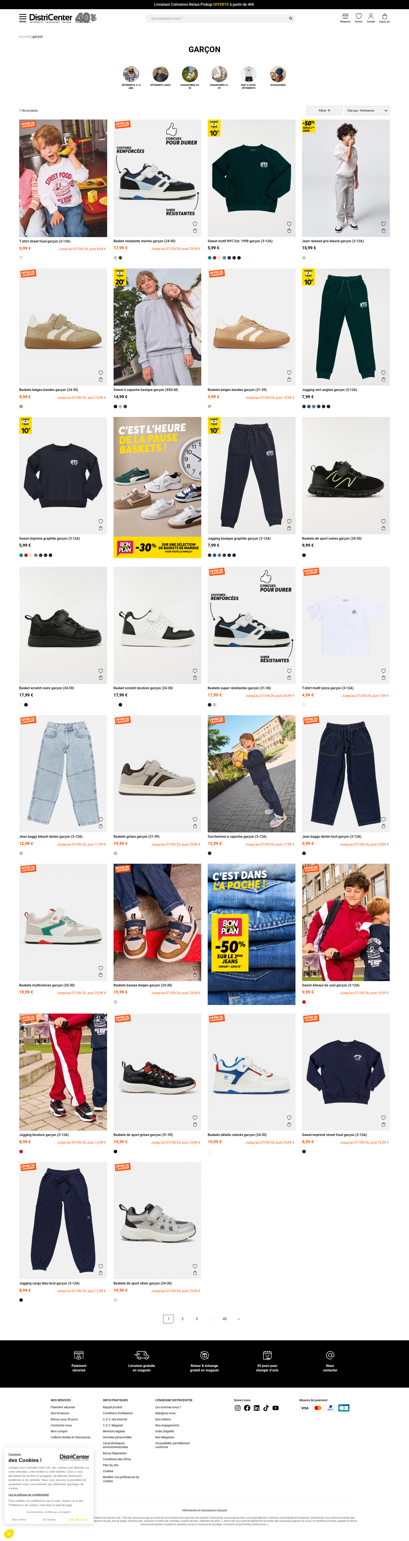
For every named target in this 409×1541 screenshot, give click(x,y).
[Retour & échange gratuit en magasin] (204, 1355)
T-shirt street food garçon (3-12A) (45, 241)
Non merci (19, 1519)
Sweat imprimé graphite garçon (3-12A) (49, 538)
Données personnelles (117, 1437)
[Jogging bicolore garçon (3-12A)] (21, 1151)
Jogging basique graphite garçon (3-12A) (239, 538)
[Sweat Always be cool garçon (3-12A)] (304, 1002)
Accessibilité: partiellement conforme (172, 1445)
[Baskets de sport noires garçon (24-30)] (304, 555)
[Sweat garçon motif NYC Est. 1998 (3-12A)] (224, 258)
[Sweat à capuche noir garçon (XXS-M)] (115, 406)
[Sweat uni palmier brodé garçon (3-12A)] (210, 258)
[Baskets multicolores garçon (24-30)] (21, 1002)
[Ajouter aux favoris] (101, 224)
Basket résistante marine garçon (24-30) (145, 241)
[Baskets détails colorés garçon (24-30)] (210, 1151)
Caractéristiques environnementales (115, 1445)
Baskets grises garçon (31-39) (137, 837)
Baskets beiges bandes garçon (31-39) (237, 390)
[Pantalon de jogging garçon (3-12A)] (309, 406)
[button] (9, 1534)
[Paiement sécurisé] (79, 1355)
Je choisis (49, 1519)
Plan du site (110, 1465)
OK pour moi (79, 1519)
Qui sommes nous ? (168, 1407)
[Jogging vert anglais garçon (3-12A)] (328, 406)
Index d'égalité (164, 1431)
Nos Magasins (164, 1437)
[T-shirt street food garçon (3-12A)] (21, 258)
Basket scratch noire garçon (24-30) (46, 688)
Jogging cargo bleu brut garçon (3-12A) (49, 1283)
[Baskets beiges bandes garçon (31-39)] (210, 406)
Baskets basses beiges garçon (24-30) (143, 985)
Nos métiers (163, 1419)
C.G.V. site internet (115, 1419)
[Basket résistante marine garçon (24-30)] (120, 258)
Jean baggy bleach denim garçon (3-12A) (51, 837)
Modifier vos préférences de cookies (121, 1479)
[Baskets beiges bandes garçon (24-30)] (21, 406)
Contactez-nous (61, 1425)
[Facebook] (247, 1408)
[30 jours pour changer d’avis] (267, 1355)
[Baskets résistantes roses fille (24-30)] (115, 258)
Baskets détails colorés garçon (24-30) (237, 1135)
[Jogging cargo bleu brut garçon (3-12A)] (21, 1300)
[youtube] (275, 1408)
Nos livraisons (60, 1413)
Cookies (108, 1471)
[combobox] (367, 111)
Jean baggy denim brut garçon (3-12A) (331, 837)
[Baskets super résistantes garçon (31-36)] (210, 705)
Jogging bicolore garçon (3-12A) (44, 1135)
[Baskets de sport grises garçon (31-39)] (115, 1151)
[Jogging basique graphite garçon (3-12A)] (323, 406)
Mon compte (59, 1431)
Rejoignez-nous (165, 1413)
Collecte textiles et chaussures (70, 1437)
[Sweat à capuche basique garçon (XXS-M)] (120, 406)
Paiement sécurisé (63, 1407)
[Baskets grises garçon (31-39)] (115, 853)
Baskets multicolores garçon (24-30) (47, 985)
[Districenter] (51, 18)
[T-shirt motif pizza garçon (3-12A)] (304, 705)
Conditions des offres (117, 1459)
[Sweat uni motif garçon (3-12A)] (219, 258)
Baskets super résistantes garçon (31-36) (239, 688)
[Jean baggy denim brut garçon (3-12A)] (304, 853)
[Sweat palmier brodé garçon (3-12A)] (214, 258)
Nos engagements (167, 1425)
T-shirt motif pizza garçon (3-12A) (328, 688)
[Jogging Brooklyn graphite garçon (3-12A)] (304, 406)
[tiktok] (266, 1408)
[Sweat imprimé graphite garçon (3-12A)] (234, 258)
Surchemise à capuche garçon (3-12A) (237, 837)
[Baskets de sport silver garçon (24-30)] (115, 1300)
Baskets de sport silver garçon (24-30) (143, 1283)
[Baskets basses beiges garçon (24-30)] (115, 1002)
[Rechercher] (291, 18)
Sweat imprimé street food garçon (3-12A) (334, 1135)
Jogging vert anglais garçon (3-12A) (329, 390)
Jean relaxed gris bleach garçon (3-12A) (333, 241)
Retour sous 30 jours (64, 1419)
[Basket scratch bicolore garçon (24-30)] (21, 705)
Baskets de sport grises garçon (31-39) (143, 1135)
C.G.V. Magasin (113, 1425)
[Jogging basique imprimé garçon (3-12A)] (314, 406)
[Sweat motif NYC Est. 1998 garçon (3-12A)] (239, 258)
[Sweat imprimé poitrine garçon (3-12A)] (229, 258)
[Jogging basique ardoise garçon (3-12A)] (319, 406)
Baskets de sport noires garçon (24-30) (332, 538)
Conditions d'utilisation (118, 1413)
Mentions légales (114, 1431)
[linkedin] (257, 1408)
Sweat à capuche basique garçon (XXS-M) (146, 390)
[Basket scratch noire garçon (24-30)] (26, 705)
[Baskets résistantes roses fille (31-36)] (214, 705)
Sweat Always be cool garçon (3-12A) (331, 985)
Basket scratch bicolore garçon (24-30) (143, 688)
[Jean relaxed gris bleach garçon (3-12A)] (304, 258)
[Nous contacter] (330, 1355)
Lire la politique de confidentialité (29, 1494)
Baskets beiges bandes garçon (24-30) (48, 390)
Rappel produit (112, 1407)
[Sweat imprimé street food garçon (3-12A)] (304, 1151)
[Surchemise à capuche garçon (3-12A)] (210, 853)
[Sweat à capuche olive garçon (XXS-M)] (125, 406)
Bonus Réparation (115, 1453)
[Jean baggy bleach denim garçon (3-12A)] (21, 853)
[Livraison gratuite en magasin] (141, 1355)
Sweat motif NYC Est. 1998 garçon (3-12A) (240, 241)
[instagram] (238, 1408)
